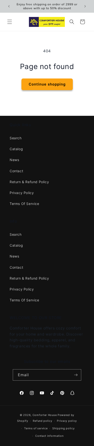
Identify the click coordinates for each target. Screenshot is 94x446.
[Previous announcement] (9, 6)
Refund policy (42, 421)
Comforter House (45, 415)
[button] (9, 21)
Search (16, 138)
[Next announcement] (85, 6)
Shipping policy (63, 428)
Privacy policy (67, 421)
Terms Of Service (24, 204)
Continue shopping (47, 84)
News (14, 160)
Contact (16, 171)
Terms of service (35, 428)
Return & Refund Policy (29, 182)
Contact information (49, 436)
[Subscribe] (75, 375)
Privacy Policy (22, 193)
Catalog (16, 149)
